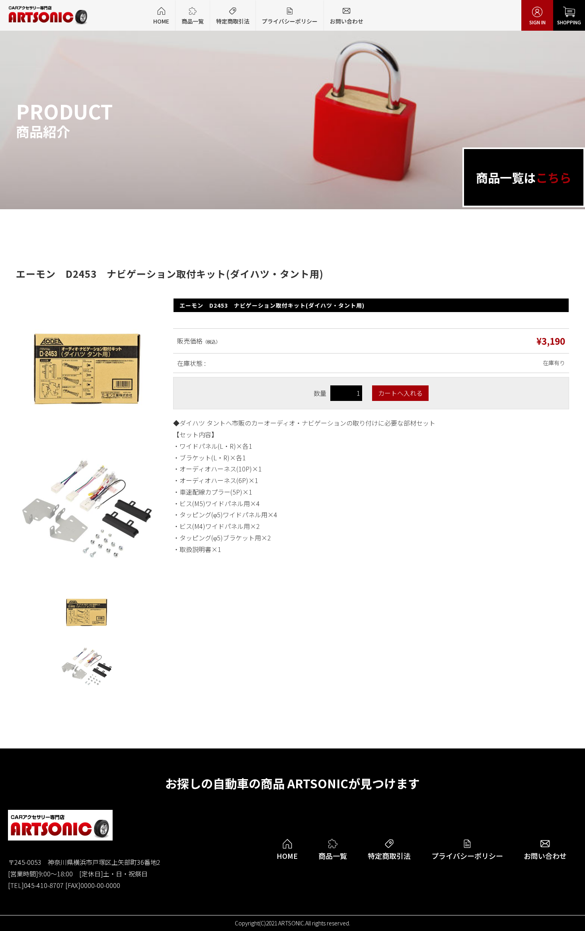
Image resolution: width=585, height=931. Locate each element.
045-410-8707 (44, 885)
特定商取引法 (233, 16)
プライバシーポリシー (290, 16)
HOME (161, 16)
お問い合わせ (346, 16)
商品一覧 (192, 16)
